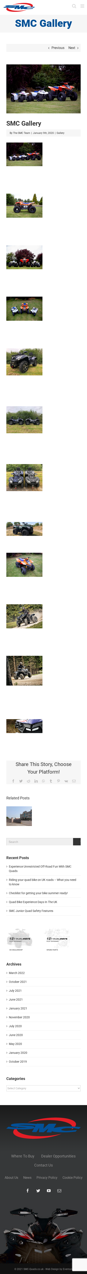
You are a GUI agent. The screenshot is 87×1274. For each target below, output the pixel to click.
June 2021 (16, 999)
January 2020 (18, 1052)
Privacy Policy (47, 1178)
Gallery (60, 133)
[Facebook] (28, 1190)
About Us (11, 1178)
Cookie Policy (73, 1178)
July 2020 (15, 1026)
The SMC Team (21, 133)
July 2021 (15, 990)
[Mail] (59, 1190)
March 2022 (17, 973)
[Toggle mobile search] (74, 6)
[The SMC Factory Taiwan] (19, 816)
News (27, 1178)
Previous (58, 48)
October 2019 (18, 1061)
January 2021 (18, 1008)
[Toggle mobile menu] (82, 6)
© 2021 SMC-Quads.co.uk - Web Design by (38, 1269)
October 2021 (18, 981)
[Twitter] (38, 1190)
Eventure (68, 1269)
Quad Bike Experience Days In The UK (33, 902)
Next (71, 48)
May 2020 (15, 1044)
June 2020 (16, 1035)
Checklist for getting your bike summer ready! (38, 893)
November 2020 (19, 1017)
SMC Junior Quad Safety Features (31, 911)
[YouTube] (49, 1190)
